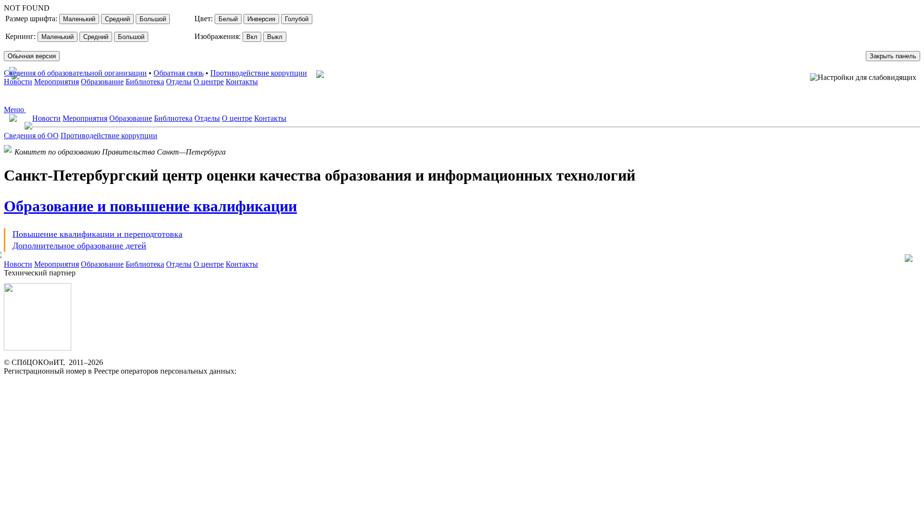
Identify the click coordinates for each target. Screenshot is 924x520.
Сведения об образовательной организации (75, 73)
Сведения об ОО (31, 135)
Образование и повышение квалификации (150, 206)
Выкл (274, 36)
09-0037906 (256, 371)
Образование (102, 82)
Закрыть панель (893, 56)
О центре (208, 82)
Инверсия (261, 19)
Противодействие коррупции (258, 73)
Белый (228, 19)
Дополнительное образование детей (79, 245)
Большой (153, 19)
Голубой (296, 19)
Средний (117, 19)
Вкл (251, 36)
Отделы (179, 82)
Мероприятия (56, 82)
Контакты (242, 82)
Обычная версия (32, 56)
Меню (15, 109)
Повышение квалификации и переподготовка (97, 234)
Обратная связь (179, 73)
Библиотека (145, 82)
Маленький (79, 19)
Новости (18, 82)
